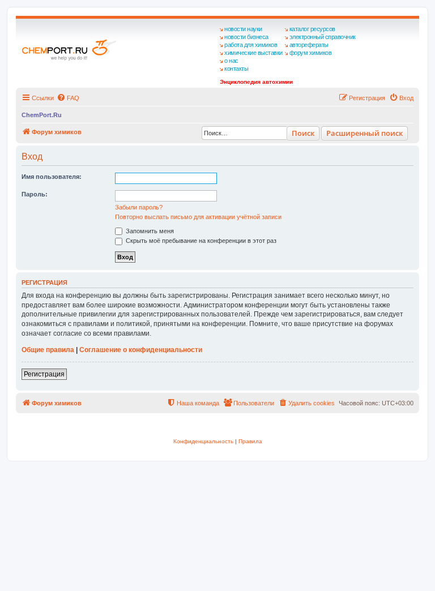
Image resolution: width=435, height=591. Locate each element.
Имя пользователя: (52, 176)
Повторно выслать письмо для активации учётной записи (198, 216)
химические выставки (253, 52)
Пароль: (35, 194)
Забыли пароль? (139, 207)
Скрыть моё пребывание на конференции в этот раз (200, 240)
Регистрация (44, 374)
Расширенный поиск (364, 133)
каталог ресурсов (312, 28)
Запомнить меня (149, 231)
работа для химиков (250, 44)
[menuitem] (68, 98)
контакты (236, 68)
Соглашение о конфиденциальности (140, 350)
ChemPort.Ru (42, 115)
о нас (231, 60)
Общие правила (48, 350)
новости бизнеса (246, 36)
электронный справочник (322, 36)
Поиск (303, 133)
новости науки (243, 28)
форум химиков (310, 52)
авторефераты (309, 44)
